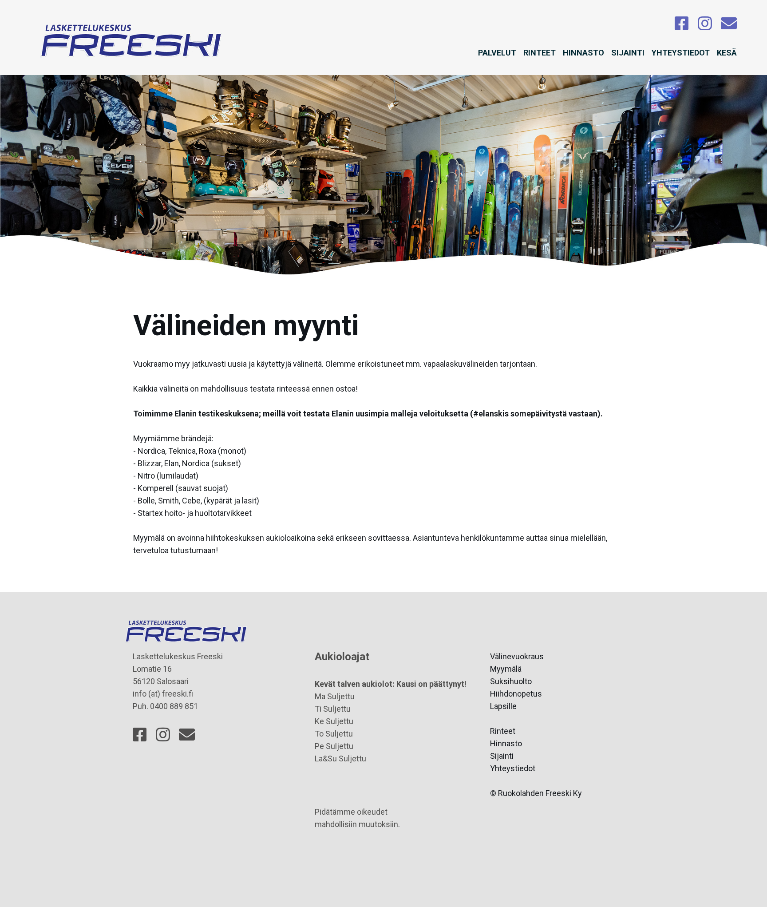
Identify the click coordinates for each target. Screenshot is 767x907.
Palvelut (497, 52)
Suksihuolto (511, 681)
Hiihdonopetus (516, 693)
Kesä (727, 52)
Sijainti (627, 52)
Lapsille (503, 706)
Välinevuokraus (517, 656)
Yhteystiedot (681, 52)
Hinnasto (583, 52)
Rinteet (539, 52)
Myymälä (506, 668)
